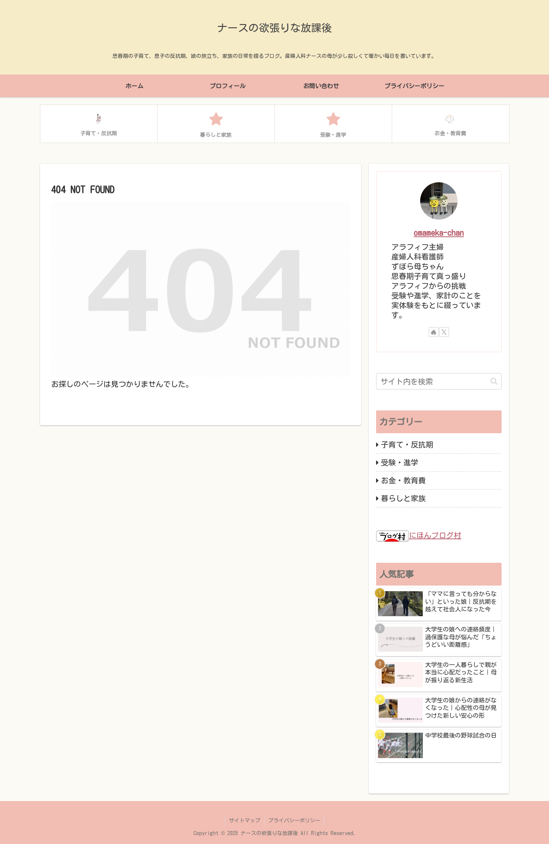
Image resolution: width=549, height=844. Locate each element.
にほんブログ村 (435, 535)
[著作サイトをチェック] (433, 332)
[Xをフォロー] (444, 332)
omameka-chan (439, 233)
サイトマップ (244, 820)
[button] (493, 381)
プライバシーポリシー (294, 820)
